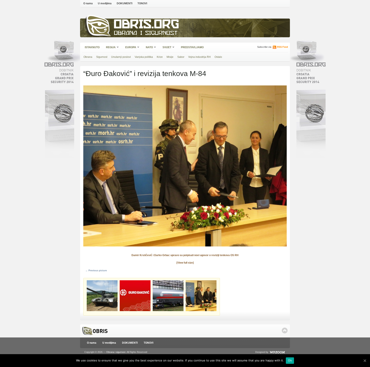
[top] (285, 330)
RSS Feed (282, 47)
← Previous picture (96, 270)
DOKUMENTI (124, 3)
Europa (129, 47)
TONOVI (142, 3)
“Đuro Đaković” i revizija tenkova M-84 (144, 73)
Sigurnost (101, 56)
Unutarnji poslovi (121, 56)
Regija (109, 47)
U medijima (105, 3)
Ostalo (218, 56)
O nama (88, 3)
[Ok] (365, 360)
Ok (290, 360)
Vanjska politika (144, 56)
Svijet (165, 47)
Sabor (180, 56)
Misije (170, 56)
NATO (148, 47)
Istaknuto (92, 47)
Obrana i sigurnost (146, 33)
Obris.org (146, 25)
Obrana (88, 56)
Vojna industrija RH (199, 56)
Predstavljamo (192, 47)
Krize (160, 56)
